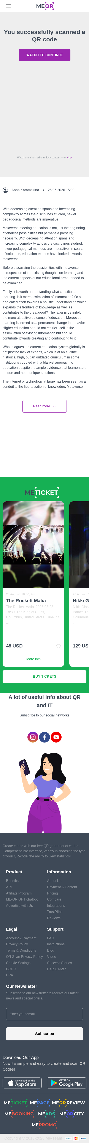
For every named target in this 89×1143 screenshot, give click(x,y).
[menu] (8, 6)
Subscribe (44, 1034)
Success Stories (59, 963)
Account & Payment (21, 938)
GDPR (11, 969)
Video (51, 956)
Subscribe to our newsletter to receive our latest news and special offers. (42, 995)
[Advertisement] (44, 107)
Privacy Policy (17, 944)
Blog (50, 950)
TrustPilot (54, 912)
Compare (54, 899)
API (9, 887)
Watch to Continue (44, 55)
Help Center (56, 969)
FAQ (50, 938)
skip (69, 157)
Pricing (52, 893)
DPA (9, 975)
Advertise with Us (19, 905)
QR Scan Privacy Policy (24, 956)
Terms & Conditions (21, 950)
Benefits (12, 881)
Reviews (53, 918)
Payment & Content (62, 887)
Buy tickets (44, 676)
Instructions (56, 944)
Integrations (56, 905)
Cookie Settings (18, 963)
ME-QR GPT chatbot (22, 899)
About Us (54, 881)
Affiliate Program (19, 893)
